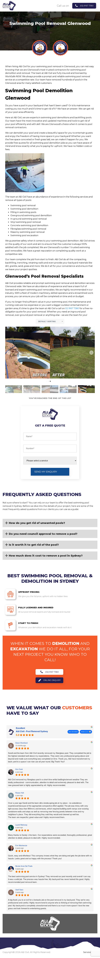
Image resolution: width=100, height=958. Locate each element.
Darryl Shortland (21, 743)
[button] (9, 352)
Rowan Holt (19, 793)
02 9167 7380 (72, 308)
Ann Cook (19, 769)
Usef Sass (19, 890)
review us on (85, 732)
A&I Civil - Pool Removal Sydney (32, 731)
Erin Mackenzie (21, 845)
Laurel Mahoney (21, 825)
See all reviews (73, 732)
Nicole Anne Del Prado (23, 866)
